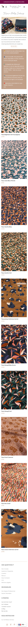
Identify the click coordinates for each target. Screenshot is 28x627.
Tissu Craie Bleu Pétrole (8, 180)
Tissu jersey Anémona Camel (9, 319)
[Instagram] (7, 625)
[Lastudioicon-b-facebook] (11, 625)
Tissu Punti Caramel (7, 457)
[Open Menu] (24, 7)
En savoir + (14, 46)
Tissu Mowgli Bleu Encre (8, 365)
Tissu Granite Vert (6, 273)
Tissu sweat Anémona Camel (9, 549)
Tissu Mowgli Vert (6, 411)
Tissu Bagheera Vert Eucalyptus (10, 134)
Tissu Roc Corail (5, 503)
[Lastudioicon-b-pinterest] (14, 625)
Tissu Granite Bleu (6, 227)
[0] (3, 7)
